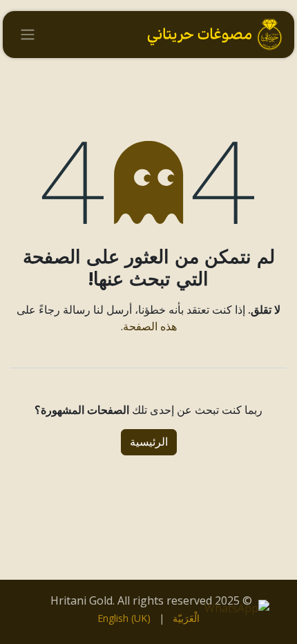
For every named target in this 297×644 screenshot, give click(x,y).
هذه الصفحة (150, 326)
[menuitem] (186, 618)
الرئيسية (149, 441)
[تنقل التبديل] (27, 35)
